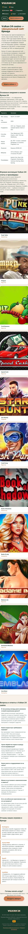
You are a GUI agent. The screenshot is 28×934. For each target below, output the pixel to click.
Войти (5, 18)
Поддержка (14, 929)
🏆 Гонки (4, 7)
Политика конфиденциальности (11, 927)
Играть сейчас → (10, 84)
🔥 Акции (13, 13)
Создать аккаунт (14, 899)
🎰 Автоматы (7, 10)
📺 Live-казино (22, 13)
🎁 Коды (11, 7)
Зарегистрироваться (16, 18)
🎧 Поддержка (18, 10)
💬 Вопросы (5, 13)
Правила (22, 927)
